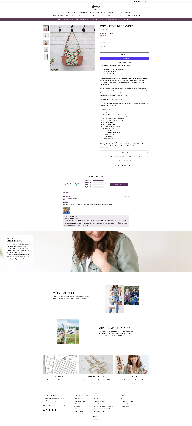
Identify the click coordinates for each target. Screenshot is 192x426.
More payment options (124, 62)
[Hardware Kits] (96, 364)
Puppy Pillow (13, 256)
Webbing (94, 15)
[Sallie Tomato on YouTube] (49, 410)
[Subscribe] (64, 405)
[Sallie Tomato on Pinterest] (52, 410)
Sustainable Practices (99, 403)
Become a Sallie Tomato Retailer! (102, 408)
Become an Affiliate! (99, 401)
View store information (109, 73)
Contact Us (77, 406)
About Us (96, 398)
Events (99, 12)
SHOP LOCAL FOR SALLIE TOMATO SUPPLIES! (124, 156)
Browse (60, 383)
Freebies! (66, 12)
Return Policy (77, 403)
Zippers (78, 15)
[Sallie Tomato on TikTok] (55, 410)
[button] (104, 33)
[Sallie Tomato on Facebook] (46, 410)
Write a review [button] (119, 184)
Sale (73, 12)
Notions (128, 15)
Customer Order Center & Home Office (103, 406)
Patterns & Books (105, 15)
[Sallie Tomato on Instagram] (44, 410)
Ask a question (125, 152)
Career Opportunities (99, 411)
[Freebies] (60, 364)
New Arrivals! (58, 15)
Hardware (69, 15)
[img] (66, 196)
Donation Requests (125, 406)
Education (81, 12)
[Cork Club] (132, 364)
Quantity (103, 46)
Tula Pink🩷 (124, 12)
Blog (122, 398)
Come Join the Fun (124, 160)
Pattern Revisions (78, 411)
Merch (136, 15)
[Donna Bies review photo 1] (66, 210)
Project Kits (118, 15)
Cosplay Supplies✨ (111, 12)
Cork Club (91, 12)
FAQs (75, 408)
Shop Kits (96, 383)
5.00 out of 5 (76, 183)
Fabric (86, 15)
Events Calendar (125, 403)
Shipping (102, 37)
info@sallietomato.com (80, 401)
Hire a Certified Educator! (127, 401)
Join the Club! (132, 383)
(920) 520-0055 (78, 398)
